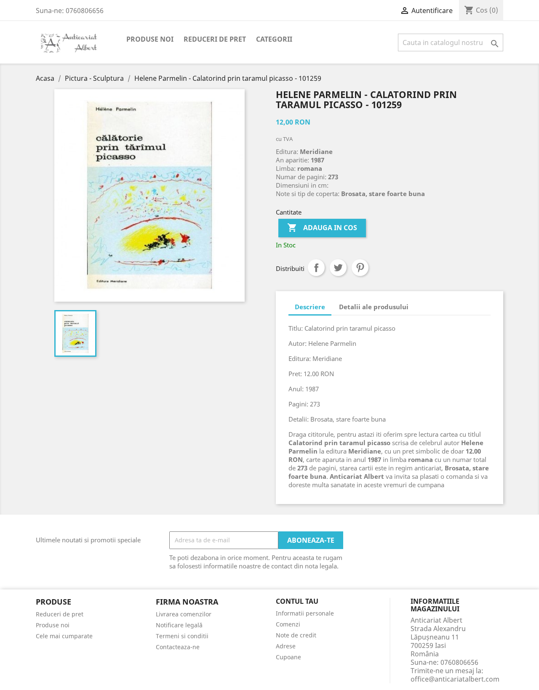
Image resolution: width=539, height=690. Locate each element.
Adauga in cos (322, 228)
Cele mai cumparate (64, 636)
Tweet (338, 267)
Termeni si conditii (182, 636)
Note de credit (296, 635)
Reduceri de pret (215, 39)
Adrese (286, 646)
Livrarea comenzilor (183, 614)
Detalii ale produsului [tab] (373, 307)
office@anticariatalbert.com (455, 679)
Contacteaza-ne (178, 647)
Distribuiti (316, 267)
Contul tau (297, 601)
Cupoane (288, 657)
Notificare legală (179, 625)
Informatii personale (305, 613)
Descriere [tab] (310, 307)
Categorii (274, 39)
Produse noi (149, 39)
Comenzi (288, 624)
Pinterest (360, 267)
